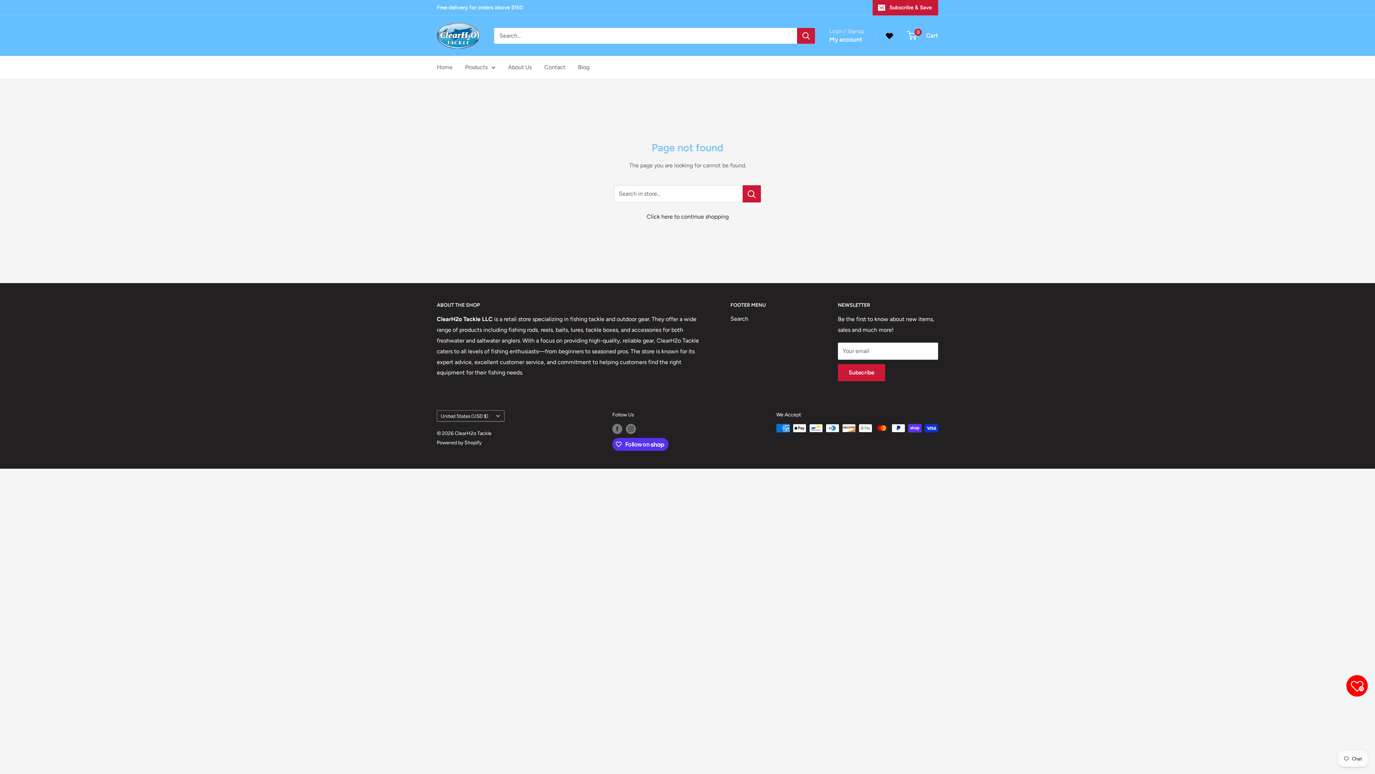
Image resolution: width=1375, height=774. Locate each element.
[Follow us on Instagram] (631, 429)
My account (845, 39)
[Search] (806, 36)
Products (476, 67)
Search (739, 318)
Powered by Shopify (459, 443)
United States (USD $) (464, 416)
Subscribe (861, 372)
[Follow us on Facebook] (617, 429)
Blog (583, 67)
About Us (520, 67)
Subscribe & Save (910, 7)
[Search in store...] (752, 193)
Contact (554, 67)
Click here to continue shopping (688, 216)
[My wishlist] (889, 36)
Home (445, 67)
